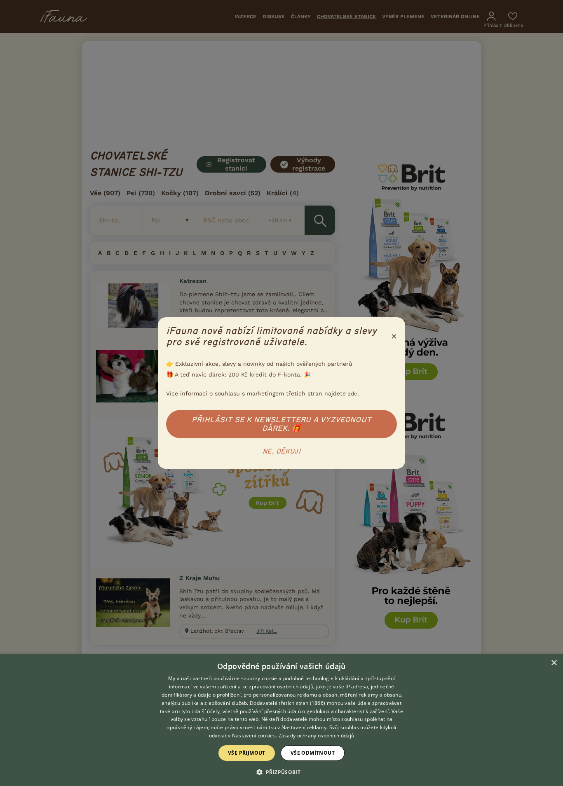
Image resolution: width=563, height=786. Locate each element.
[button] (282, 771)
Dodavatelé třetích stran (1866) (287, 702)
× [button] (554, 663)
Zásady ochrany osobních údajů (316, 735)
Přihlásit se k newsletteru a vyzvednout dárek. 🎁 (281, 424)
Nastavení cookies (254, 735)
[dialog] (281, 720)
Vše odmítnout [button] (313, 752)
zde (352, 394)
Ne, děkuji (281, 451)
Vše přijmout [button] (246, 752)
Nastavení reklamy (304, 727)
